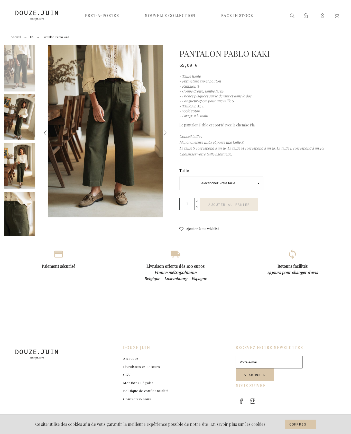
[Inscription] (306, 15)
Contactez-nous (137, 399)
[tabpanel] (105, 131)
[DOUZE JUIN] (36, 15)
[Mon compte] (323, 15)
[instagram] (252, 401)
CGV (126, 374)
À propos (130, 358)
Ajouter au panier (229, 204)
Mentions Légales (138, 383)
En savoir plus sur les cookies (237, 424)
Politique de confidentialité (146, 391)
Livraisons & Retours (141, 366)
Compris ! (300, 424)
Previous (45, 134)
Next (165, 134)
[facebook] (241, 401)
